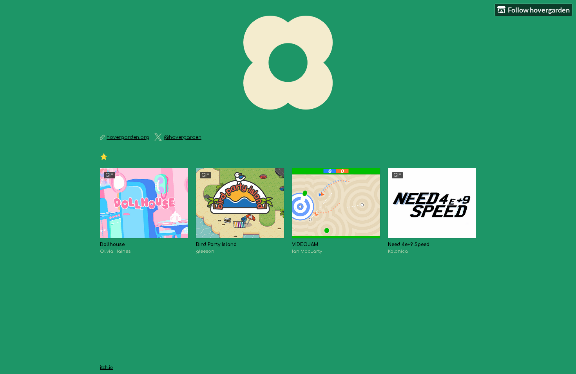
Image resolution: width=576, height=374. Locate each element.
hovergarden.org (128, 137)
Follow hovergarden (539, 9)
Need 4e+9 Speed (408, 244)
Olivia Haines (115, 251)
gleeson (205, 251)
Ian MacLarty (307, 251)
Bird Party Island (216, 244)
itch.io (106, 367)
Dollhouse (112, 244)
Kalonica (398, 251)
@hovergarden (182, 137)
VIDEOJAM (305, 244)
